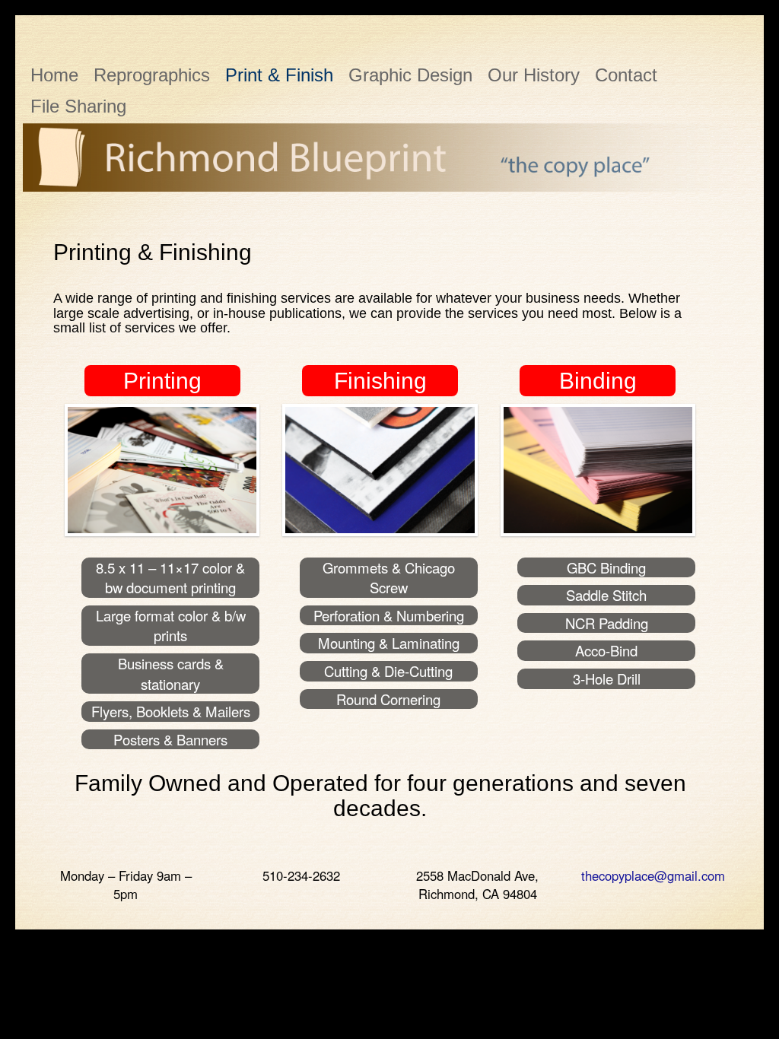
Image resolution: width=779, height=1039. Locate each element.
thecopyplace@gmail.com (653, 875)
